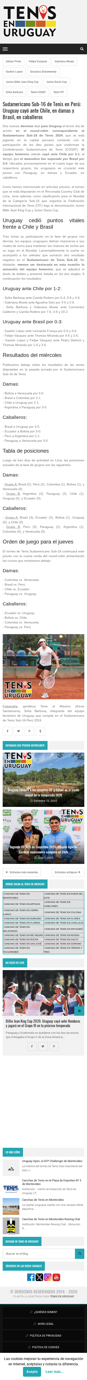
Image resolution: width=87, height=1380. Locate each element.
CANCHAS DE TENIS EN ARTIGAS (22, 904)
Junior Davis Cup (56, 81)
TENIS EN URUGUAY (62, 1296)
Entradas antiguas (66, 872)
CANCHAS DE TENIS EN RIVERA (61, 935)
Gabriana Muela (64, 61)
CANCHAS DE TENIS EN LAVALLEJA (63, 923)
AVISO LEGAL (45, 1323)
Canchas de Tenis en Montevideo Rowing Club (51, 1219)
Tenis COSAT (38, 92)
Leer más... (55, 1372)
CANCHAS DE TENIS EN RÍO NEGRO (23, 935)
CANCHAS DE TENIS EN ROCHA (21, 939)
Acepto (32, 1372)
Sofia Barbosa (14, 92)
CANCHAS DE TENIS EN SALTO (61, 939)
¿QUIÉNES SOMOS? (45, 1312)
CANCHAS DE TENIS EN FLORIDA (22, 923)
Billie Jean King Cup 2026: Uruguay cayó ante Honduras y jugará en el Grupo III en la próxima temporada (43, 1023)
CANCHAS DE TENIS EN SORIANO (62, 943)
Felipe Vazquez (38, 61)
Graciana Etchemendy (43, 71)
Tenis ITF (58, 92)
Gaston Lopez (14, 71)
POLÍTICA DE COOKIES (45, 1347)
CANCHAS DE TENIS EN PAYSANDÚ (63, 929)
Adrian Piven (13, 61)
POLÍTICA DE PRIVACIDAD (45, 1335)
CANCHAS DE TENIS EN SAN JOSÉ (23, 943)
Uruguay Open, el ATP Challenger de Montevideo (52, 1161)
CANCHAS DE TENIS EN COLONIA (62, 912)
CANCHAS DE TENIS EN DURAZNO (22, 918)
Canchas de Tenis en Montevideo (43, 1199)
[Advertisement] (43, 1101)
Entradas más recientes (23, 872)
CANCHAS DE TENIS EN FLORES (62, 918)
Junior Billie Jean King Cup (22, 81)
